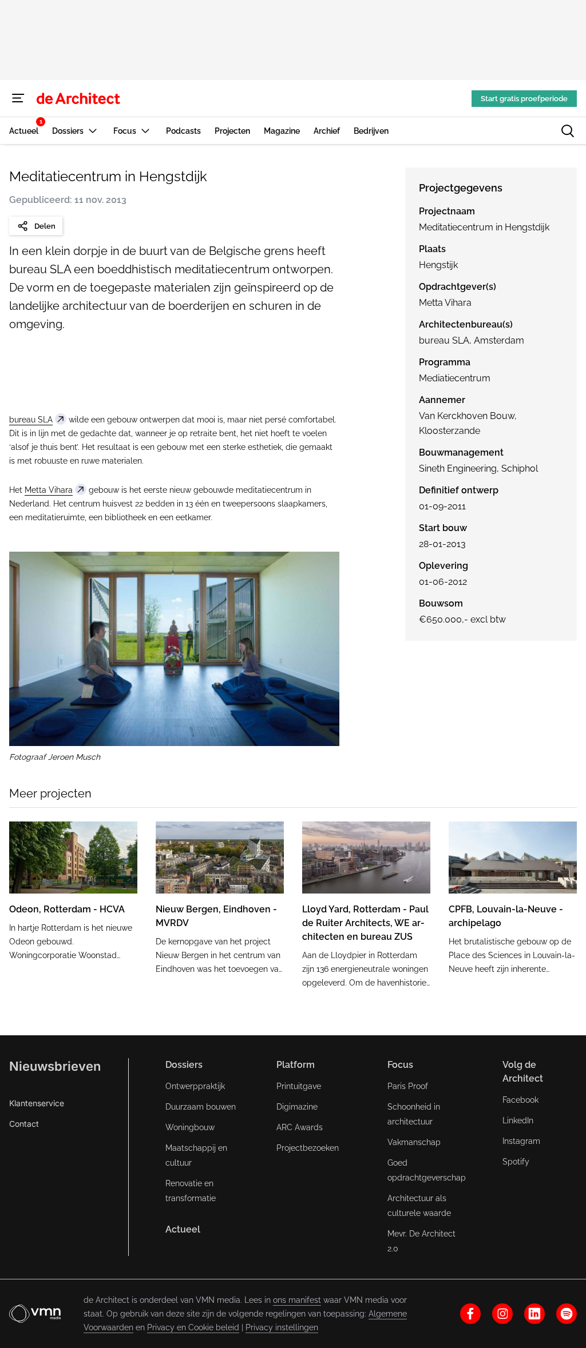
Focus (400, 1064)
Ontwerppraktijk (195, 1086)
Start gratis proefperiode (524, 98)
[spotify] (566, 1313)
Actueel (182, 1229)
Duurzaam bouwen (200, 1106)
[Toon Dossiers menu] (93, 130)
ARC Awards (299, 1127)
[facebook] (470, 1313)
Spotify (515, 1161)
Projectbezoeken (307, 1147)
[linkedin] (534, 1313)
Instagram (521, 1141)
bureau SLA (31, 419)
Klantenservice (36, 1103)
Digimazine (297, 1106)
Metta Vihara (49, 489)
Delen (45, 226)
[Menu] (18, 98)
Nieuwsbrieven (55, 1066)
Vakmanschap (414, 1142)
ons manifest (297, 1300)
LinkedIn (517, 1120)
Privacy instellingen (282, 1327)
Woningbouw (190, 1127)
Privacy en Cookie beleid (193, 1327)
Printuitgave (298, 1086)
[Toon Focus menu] (145, 130)
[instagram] (502, 1313)
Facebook (520, 1099)
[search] (568, 131)
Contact (24, 1123)
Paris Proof (407, 1086)
